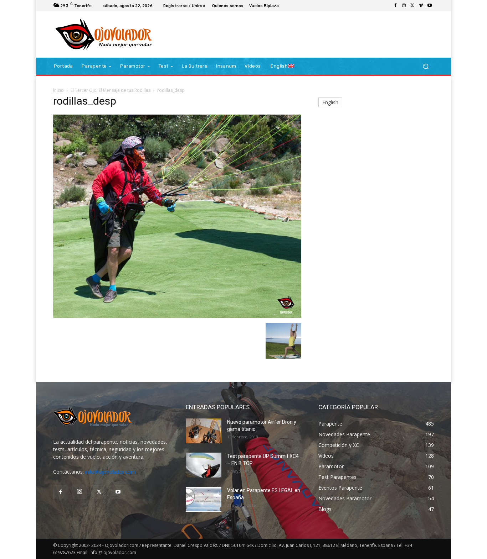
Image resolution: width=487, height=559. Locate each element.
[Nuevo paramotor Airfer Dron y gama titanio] (203, 430)
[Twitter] (412, 5)
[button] (425, 66)
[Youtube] (429, 5)
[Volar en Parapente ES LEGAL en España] (203, 499)
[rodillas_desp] (177, 316)
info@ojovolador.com (110, 471)
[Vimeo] (421, 5)
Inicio (58, 90)
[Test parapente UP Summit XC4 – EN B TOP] (203, 465)
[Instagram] (404, 5)
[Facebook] (395, 5)
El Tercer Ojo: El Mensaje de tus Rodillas (110, 90)
